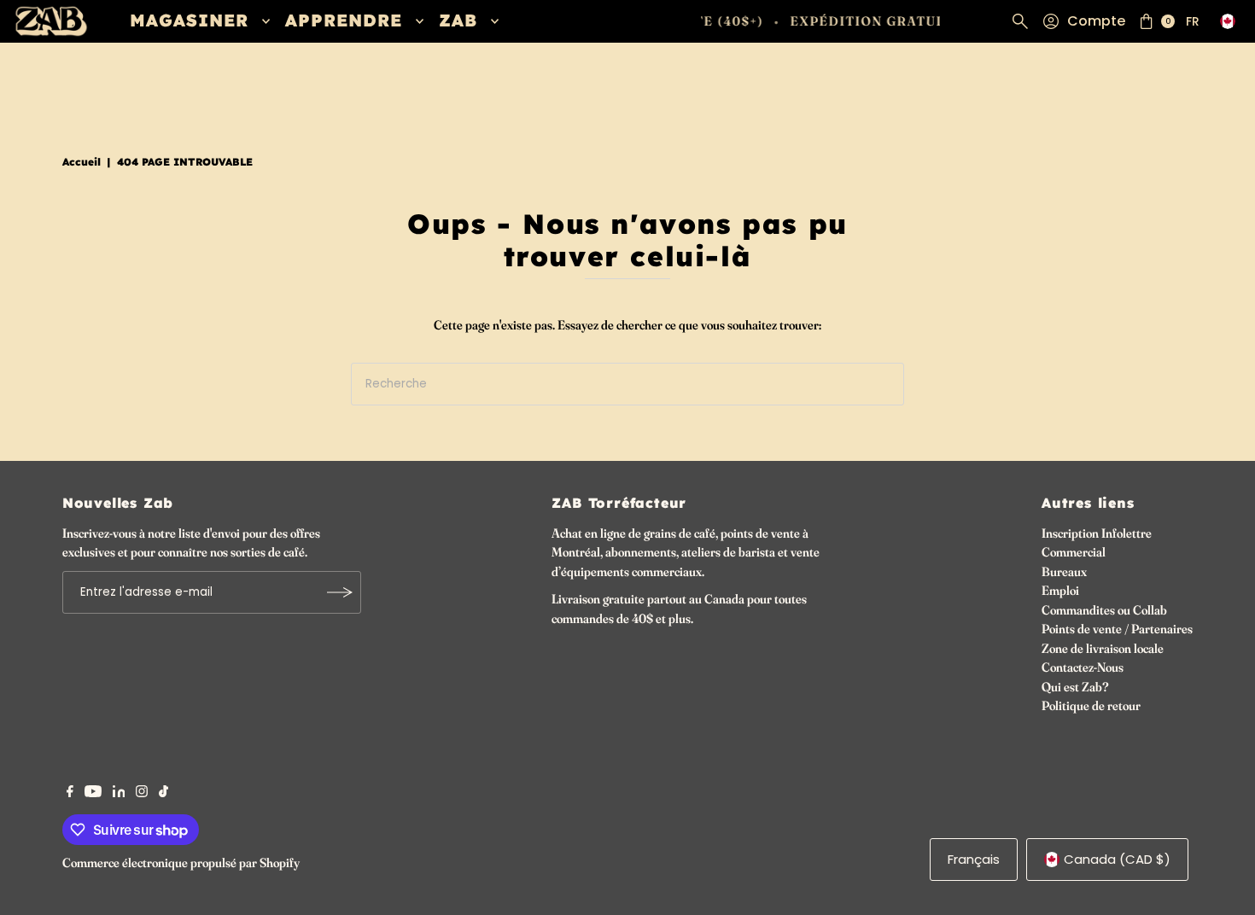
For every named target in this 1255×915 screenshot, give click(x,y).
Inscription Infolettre (1097, 533)
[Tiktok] (163, 793)
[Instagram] (142, 793)
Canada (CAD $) (1117, 859)
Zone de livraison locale (1103, 648)
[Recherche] (1020, 21)
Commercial (1074, 552)
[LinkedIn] (119, 793)
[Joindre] (339, 592)
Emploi (1060, 590)
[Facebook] (70, 793)
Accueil (81, 161)
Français (974, 859)
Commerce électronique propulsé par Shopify (181, 862)
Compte (1096, 21)
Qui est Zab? (1075, 687)
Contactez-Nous (1083, 667)
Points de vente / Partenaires (1117, 629)
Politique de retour (1091, 705)
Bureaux (1064, 571)
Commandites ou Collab (1104, 610)
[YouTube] (93, 793)
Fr (1193, 21)
